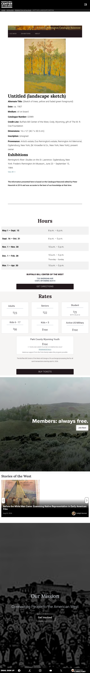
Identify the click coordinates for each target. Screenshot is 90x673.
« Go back (13, 33)
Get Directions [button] (45, 286)
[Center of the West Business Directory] (78, 670)
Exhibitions (26, 33)
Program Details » (45, 349)
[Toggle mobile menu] (85, 4)
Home (3, 10)
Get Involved (45, 617)
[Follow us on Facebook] (19, 670)
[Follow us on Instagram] (40, 670)
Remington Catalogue (23, 10)
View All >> (12, 172)
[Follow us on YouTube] (51, 670)
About (37, 33)
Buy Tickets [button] (45, 371)
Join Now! (82, 428)
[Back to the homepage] (6, 4)
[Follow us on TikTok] (30, 670)
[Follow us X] (61, 670)
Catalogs (10, 10)
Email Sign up (7, 670)
